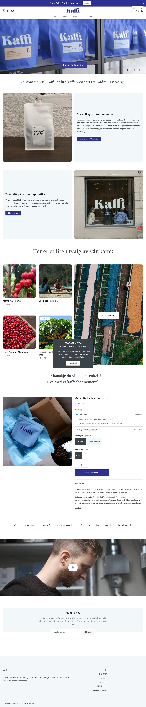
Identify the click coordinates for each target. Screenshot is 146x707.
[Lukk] (90, 342)
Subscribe (82, 415)
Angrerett (103, 682)
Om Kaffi (73, 65)
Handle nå (73, 363)
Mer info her (13, 213)
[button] (138, 8)
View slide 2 (134, 70)
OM (105, 670)
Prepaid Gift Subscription (89, 430)
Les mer (78, 508)
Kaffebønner (108, 315)
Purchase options (82, 410)
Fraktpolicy (102, 678)
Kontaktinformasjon (99, 690)
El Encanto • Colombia (89, 139)
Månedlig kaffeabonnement (92, 398)
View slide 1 (127, 70)
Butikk (86, 3)
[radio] (77, 414)
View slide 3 (140, 70)
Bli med (88, 632)
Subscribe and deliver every (89, 419)
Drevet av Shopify (28, 703)
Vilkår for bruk (101, 686)
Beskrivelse (79, 484)
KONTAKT (103, 674)
